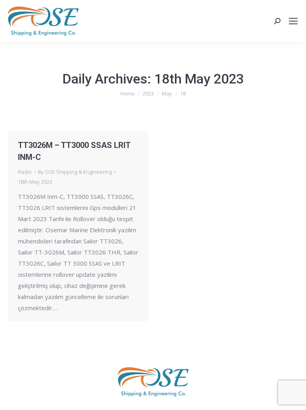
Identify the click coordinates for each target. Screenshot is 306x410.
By (75, 171)
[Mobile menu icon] (293, 21)
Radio (25, 171)
